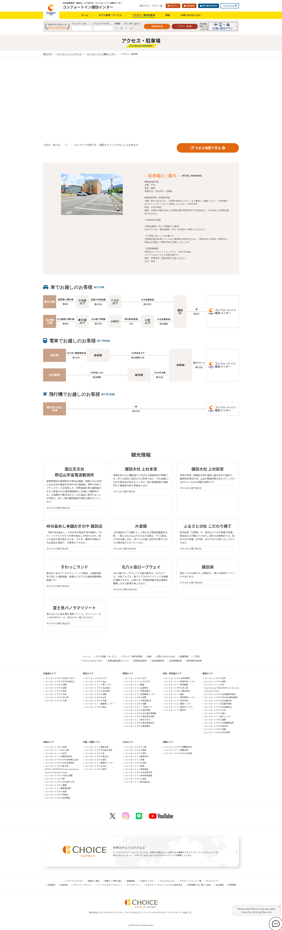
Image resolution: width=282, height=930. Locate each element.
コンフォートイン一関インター (98, 684)
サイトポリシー (134, 885)
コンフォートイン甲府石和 (176, 700)
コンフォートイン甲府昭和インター (180, 697)
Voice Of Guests (167, 881)
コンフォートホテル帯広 (56, 691)
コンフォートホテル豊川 (215, 713)
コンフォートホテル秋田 (95, 694)
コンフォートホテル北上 (95, 681)
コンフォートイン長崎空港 (136, 769)
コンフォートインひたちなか (137, 681)
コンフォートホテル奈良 (56, 791)
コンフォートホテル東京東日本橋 (139, 716)
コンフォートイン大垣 (214, 684)
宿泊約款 (64, 885)
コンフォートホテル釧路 (56, 688)
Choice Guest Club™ (92, 660)
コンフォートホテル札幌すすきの (59, 678)
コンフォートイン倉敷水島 (96, 747)
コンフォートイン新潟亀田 (176, 684)
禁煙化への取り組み (113, 881)
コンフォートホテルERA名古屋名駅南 (221, 697)
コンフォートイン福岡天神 (136, 756)
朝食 (167, 15)
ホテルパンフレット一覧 (190, 881)
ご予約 (196, 656)
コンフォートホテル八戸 (95, 678)
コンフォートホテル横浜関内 (137, 726)
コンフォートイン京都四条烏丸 (58, 756)
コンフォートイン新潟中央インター (180, 681)
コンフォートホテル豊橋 (215, 719)
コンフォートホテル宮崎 (135, 779)
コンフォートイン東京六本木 (137, 719)
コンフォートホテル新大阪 (57, 766)
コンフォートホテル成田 (135, 703)
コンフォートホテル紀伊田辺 (57, 798)
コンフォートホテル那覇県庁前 (178, 747)
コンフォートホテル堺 (55, 779)
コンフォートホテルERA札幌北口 (59, 681)
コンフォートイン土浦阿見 (136, 688)
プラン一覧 (183, 26)
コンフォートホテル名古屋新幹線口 (220, 694)
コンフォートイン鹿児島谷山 (137, 782)
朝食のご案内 (94, 881)
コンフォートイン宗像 (134, 759)
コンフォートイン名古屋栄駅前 (218, 703)
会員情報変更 (157, 660)
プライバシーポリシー (82, 885)
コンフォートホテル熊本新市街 (138, 772)
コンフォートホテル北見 (56, 694)
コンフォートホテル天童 (95, 700)
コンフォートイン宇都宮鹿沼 (137, 691)
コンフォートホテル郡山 (95, 707)
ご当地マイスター (147, 881)
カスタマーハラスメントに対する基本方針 (164, 885)
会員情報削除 (175, 660)
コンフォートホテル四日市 (216, 726)
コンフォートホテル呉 (94, 753)
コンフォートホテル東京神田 (137, 710)
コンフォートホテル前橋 (135, 697)
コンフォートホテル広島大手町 (98, 750)
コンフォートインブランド (69, 54)
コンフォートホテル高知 (95, 769)
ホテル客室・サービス (110, 15)
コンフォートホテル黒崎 (135, 750)
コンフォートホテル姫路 (56, 785)
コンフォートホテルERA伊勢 (217, 732)
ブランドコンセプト (74, 881)
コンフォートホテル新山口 (96, 756)
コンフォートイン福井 (174, 694)
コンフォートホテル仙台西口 (97, 691)
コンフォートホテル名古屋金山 (218, 707)
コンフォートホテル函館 (56, 684)
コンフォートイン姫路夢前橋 (57, 788)
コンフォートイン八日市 (56, 753)
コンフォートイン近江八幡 (57, 750)
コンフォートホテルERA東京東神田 (140, 713)
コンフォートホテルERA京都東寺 (59, 763)
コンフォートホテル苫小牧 (57, 697)
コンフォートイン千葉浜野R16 (138, 700)
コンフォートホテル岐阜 (215, 681)
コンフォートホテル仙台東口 (97, 688)
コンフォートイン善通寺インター (99, 763)
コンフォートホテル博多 (135, 753)
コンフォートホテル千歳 (56, 700)
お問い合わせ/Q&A (191, 15)
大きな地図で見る (208, 148)
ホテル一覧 (157, 5)
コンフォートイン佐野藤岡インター (140, 694)
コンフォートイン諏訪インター (88, 7)
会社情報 (219, 885)
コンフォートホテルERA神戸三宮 (59, 782)
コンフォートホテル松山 (95, 766)
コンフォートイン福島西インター (99, 703)
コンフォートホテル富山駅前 (177, 691)
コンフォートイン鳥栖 (134, 766)
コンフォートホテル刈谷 (215, 710)
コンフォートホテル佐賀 (135, 763)
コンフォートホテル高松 (95, 759)
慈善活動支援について (118, 660)
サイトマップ (212, 881)
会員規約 (51, 885)
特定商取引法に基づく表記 (199, 885)
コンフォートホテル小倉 (135, 747)
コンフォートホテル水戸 (135, 678)
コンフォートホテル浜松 (215, 678)
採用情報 (232, 885)
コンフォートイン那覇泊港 (176, 750)
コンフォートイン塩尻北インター (179, 707)
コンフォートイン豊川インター (218, 716)
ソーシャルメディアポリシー (109, 885)
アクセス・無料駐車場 (143, 15)
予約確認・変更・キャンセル (203, 26)
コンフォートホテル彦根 (56, 747)
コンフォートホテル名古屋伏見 (218, 700)
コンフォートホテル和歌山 (57, 794)
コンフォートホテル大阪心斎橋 (58, 775)
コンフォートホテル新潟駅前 (177, 678)
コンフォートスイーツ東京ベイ (138, 707)
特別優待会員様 (209, 5)
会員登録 (190, 5)
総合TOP (144, 5)
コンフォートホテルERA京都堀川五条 (61, 759)
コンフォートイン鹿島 (134, 684)
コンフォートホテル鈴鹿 (215, 729)
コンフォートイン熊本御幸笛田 (138, 775)
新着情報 (184, 656)
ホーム (84, 15)
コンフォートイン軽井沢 (175, 710)
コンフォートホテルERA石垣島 (178, 753)
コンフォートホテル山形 (95, 697)
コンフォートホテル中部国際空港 (219, 723)
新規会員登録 (140, 660)
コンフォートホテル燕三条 (176, 688)
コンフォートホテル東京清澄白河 (139, 723)
